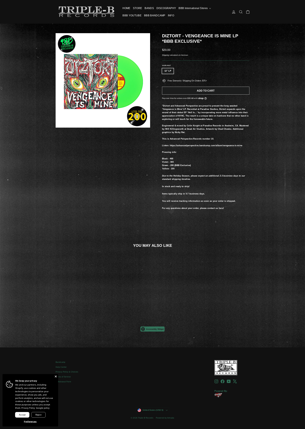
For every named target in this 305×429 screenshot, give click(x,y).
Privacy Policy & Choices (67, 372)
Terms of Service (63, 377)
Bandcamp (60, 362)
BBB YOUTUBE (132, 15)
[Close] (55, 376)
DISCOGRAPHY (166, 8)
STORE (137, 8)
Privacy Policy (28, 407)
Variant (166, 65)
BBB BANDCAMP (154, 15)
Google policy (43, 407)
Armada (170, 418)
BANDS (149, 8)
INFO (171, 15)
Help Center (61, 367)
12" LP (167, 71)
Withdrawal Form (63, 382)
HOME (126, 8)
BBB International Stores (193, 8)
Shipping (165, 55)
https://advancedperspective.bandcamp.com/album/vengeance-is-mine (206, 145)
